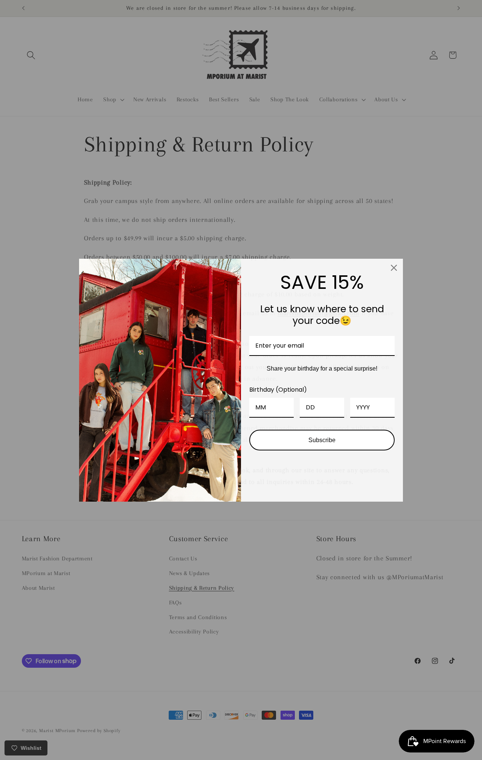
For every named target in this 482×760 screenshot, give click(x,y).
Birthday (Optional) (278, 389)
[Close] (394, 268)
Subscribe (322, 440)
